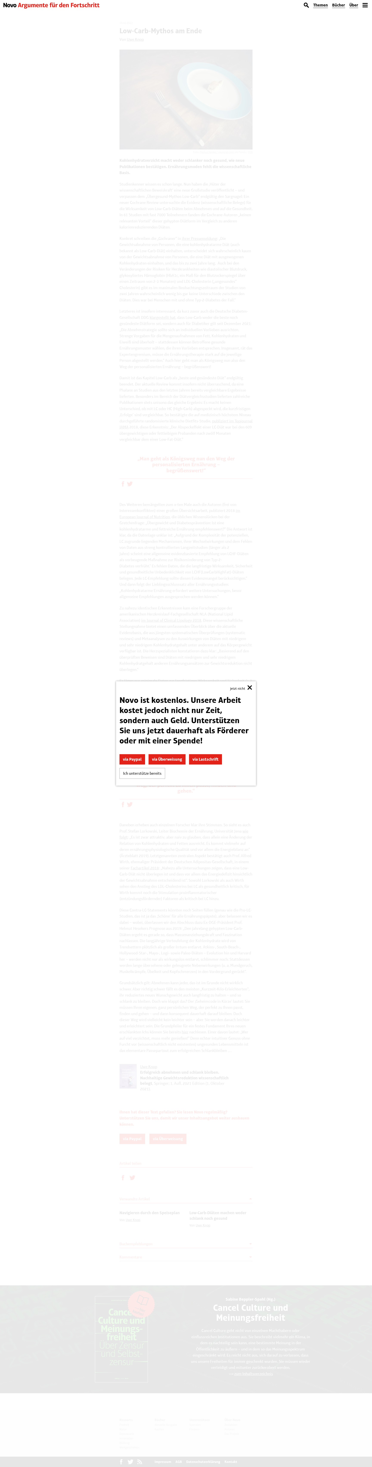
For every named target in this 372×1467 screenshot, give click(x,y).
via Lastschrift (205, 759)
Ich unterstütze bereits (142, 773)
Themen (320, 5)
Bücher (338, 5)
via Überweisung (167, 759)
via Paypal (132, 759)
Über (353, 5)
